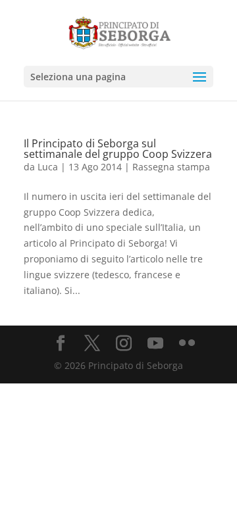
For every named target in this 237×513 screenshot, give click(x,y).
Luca (48, 166)
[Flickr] (187, 343)
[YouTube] (155, 343)
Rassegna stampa (171, 166)
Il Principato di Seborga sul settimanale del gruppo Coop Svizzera (118, 148)
